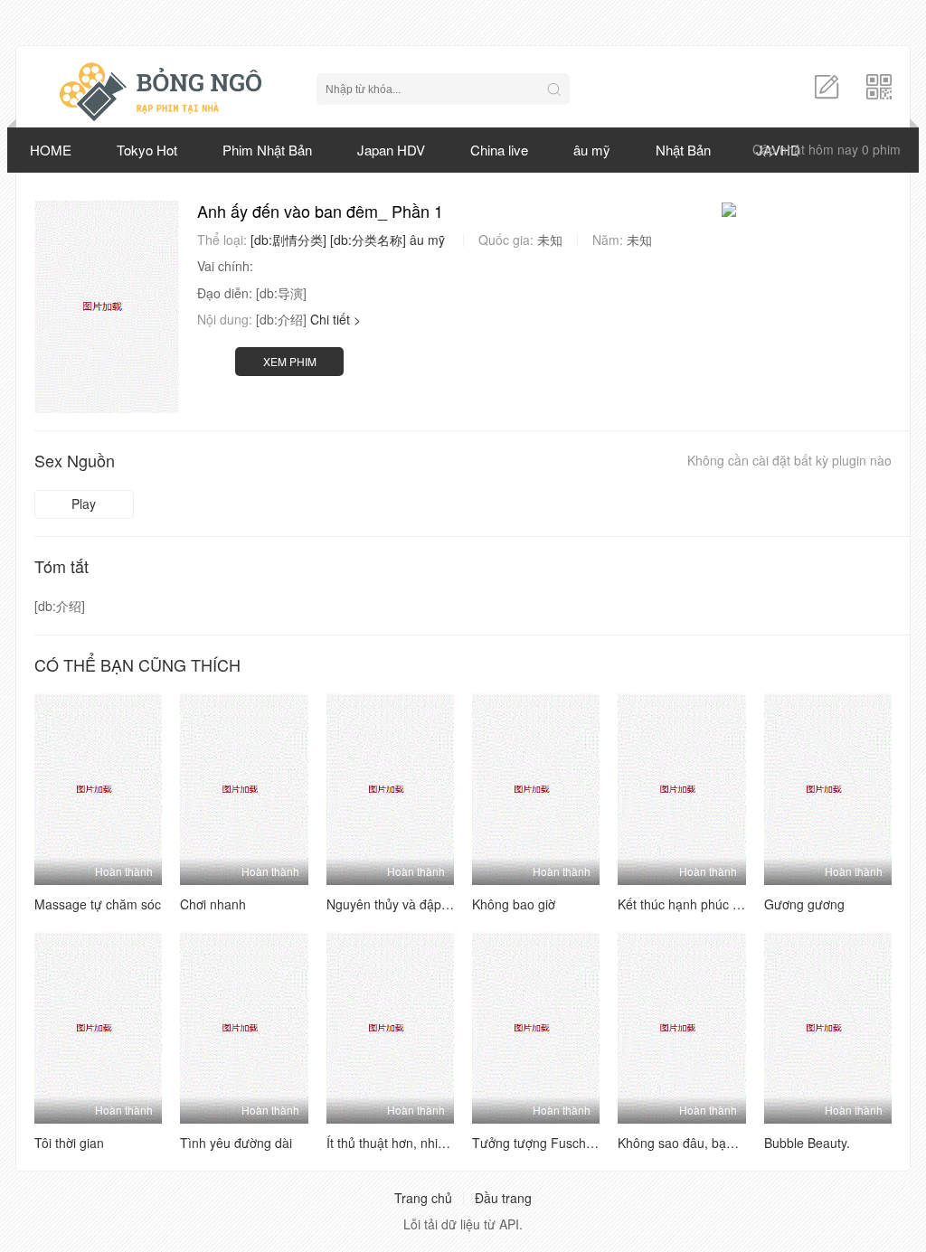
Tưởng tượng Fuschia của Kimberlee (577, 1143)
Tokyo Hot (147, 149)
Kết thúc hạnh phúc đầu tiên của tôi (719, 904)
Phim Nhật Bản (267, 149)
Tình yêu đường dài (236, 1143)
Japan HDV (391, 149)
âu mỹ (591, 149)
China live (499, 149)
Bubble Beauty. (807, 1143)
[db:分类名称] (368, 240)
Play (83, 503)
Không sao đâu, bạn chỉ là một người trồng (740, 1143)
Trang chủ (423, 1198)
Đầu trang (503, 1198)
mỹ (436, 240)
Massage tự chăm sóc (97, 904)
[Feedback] (826, 85)
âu (417, 240)
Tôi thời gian (69, 1143)
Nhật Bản (683, 149)
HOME (50, 149)
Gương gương (804, 904)
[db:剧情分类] (288, 240)
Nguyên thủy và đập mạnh (401, 904)
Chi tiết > (335, 319)
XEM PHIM (290, 361)
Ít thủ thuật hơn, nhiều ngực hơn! (420, 1143)
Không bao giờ (513, 904)
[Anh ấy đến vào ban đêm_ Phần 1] (106, 306)
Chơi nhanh (213, 904)
